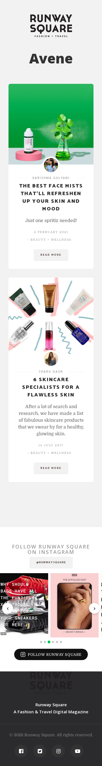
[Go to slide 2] (45, 642)
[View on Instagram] (24, 605)
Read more (51, 255)
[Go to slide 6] (61, 642)
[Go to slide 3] (49, 642)
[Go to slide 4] (53, 642)
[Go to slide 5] (57, 642)
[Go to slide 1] (41, 642)
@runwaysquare (51, 562)
